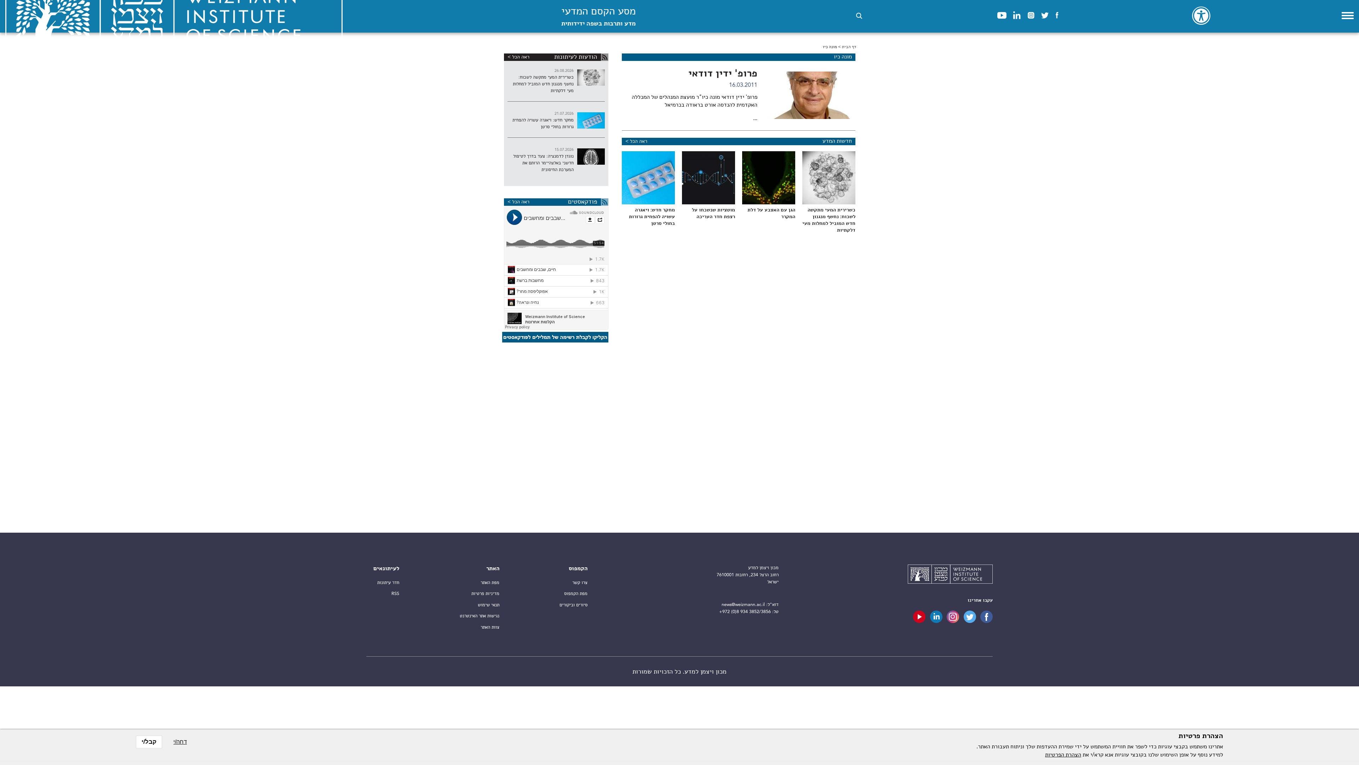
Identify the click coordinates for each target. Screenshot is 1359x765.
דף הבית (849, 47)
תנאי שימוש (488, 605)
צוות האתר (490, 627)
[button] (859, 15)
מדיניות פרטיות (485, 593)
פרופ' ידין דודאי (722, 74)
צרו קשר (579, 582)
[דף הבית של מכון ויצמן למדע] (950, 575)
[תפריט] (1348, 15)
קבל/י (149, 741)
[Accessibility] (1201, 15)
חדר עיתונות (388, 582)
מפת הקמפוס (575, 593)
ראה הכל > (636, 141)
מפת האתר (490, 582)
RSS (395, 593)
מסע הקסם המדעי (598, 17)
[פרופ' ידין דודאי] (812, 95)
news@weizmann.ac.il (743, 604)
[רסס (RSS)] (604, 57)
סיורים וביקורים (573, 605)
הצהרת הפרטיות (1063, 755)
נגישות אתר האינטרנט (479, 616)
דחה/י (180, 742)
